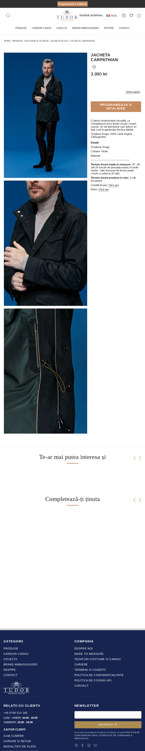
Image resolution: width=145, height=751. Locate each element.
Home (7, 41)
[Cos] (139, 15)
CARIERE (81, 664)
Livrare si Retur (17, 741)
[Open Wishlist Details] (131, 15)
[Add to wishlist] (94, 67)
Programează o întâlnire (72, 3)
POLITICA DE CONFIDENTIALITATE (99, 675)
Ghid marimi (133, 91)
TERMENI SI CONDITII (90, 669)
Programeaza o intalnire (116, 106)
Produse (17, 41)
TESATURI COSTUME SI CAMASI (97, 659)
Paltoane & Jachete (36, 41)
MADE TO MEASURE (89, 653)
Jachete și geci (59, 41)
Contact (11, 675)
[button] (21, 28)
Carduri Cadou (16, 653)
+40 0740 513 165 (15, 712)
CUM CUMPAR (14, 735)
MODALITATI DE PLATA (20, 746)
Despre (10, 669)
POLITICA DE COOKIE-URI (93, 680)
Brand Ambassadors (20, 664)
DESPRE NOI (83, 648)
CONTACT (81, 685)
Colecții (10, 659)
